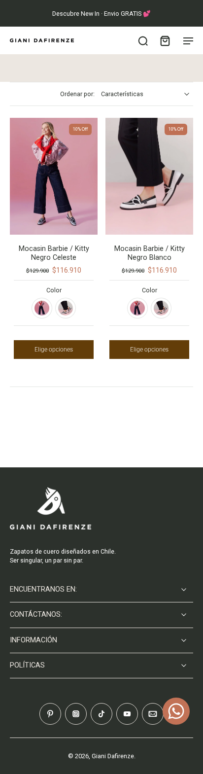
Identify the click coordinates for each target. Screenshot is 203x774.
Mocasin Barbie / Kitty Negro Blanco (149, 253)
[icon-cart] (164, 40)
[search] (143, 40)
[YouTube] (127, 714)
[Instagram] (76, 714)
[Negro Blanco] (65, 308)
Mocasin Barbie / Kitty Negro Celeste (54, 253)
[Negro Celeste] (42, 308)
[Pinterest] (50, 714)
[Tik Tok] (101, 714)
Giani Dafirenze (113, 756)
